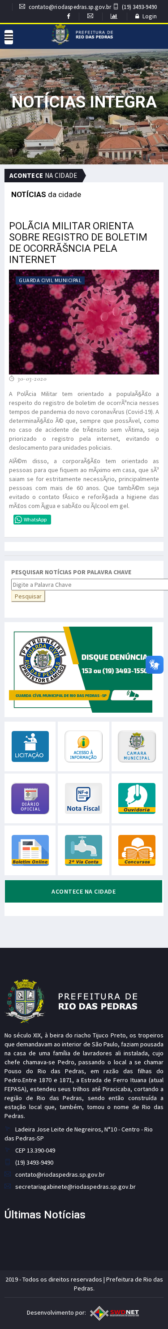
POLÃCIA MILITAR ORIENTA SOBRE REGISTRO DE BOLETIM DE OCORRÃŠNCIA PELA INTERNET (78, 242)
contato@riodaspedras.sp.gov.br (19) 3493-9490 (93, 7)
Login (149, 16)
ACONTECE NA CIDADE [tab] (84, 891)
